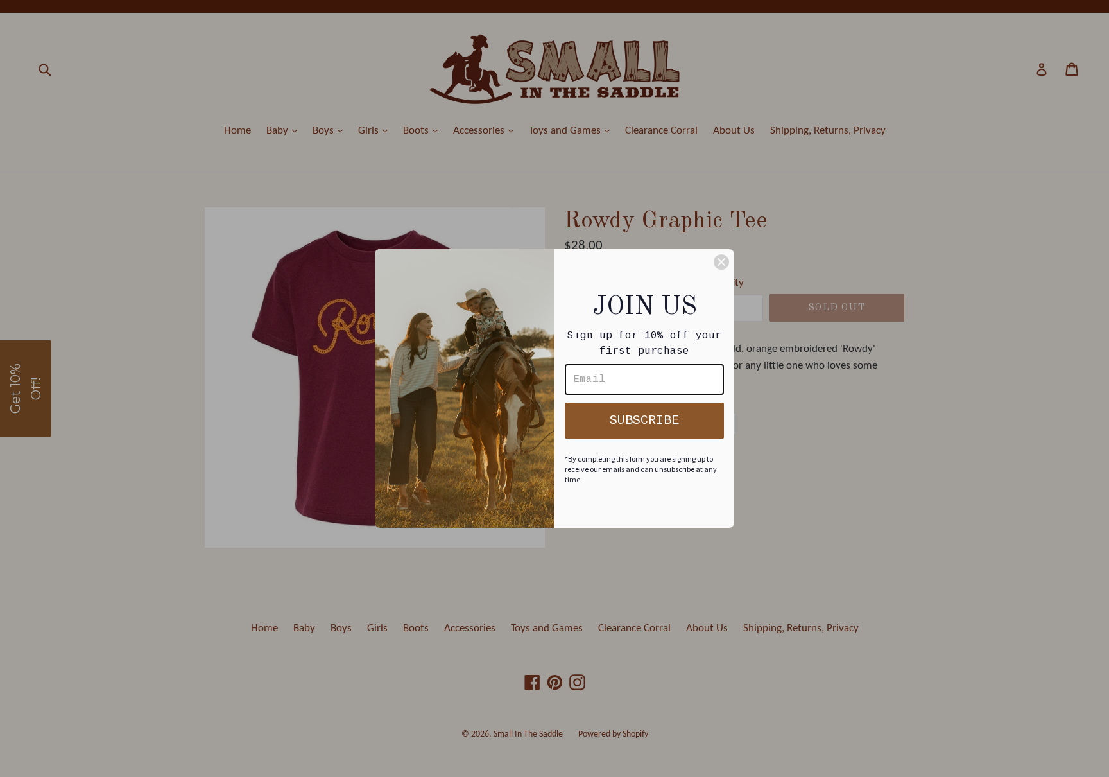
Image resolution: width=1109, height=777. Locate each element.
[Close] (721, 262)
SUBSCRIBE (644, 420)
